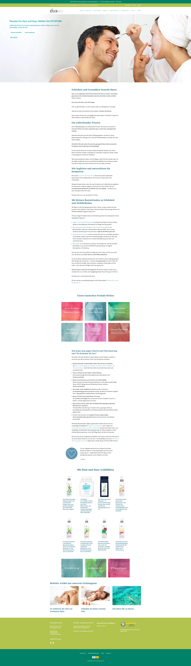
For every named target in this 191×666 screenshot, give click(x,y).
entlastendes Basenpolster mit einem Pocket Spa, (86, 428)
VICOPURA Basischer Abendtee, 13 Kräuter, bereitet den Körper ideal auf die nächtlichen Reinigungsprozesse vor (104, 504)
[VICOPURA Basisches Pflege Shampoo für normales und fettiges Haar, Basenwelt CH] (69, 486)
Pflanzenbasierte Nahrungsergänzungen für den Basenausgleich (91, 227)
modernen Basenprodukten (86, 175)
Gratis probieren (97, 10)
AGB (102, 653)
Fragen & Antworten (114, 10)
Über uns (133, 10)
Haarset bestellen (16, 32)
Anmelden (127, 5)
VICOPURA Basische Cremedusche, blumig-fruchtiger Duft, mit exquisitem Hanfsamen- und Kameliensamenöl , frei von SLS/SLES (69, 546)
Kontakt (139, 10)
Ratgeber (105, 10)
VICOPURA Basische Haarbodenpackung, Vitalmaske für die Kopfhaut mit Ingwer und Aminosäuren (122, 546)
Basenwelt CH (93, 660)
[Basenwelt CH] (56, 11)
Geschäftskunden (125, 10)
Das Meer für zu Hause (123, 608)
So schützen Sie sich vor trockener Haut (61, 610)
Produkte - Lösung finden (85, 10)
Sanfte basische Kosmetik (80, 234)
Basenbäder (76, 243)
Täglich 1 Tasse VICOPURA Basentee (83, 222)
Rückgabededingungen (93, 653)
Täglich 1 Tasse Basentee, (95, 426)
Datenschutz (83, 653)
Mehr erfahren (13, 37)
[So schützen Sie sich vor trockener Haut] (64, 595)
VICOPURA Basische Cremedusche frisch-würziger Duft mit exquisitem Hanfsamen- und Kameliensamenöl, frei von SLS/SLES (86, 546)
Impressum (108, 653)
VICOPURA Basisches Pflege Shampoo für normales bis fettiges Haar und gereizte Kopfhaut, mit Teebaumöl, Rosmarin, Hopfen (69, 504)
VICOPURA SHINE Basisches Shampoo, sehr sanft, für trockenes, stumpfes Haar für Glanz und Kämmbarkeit (104, 546)
